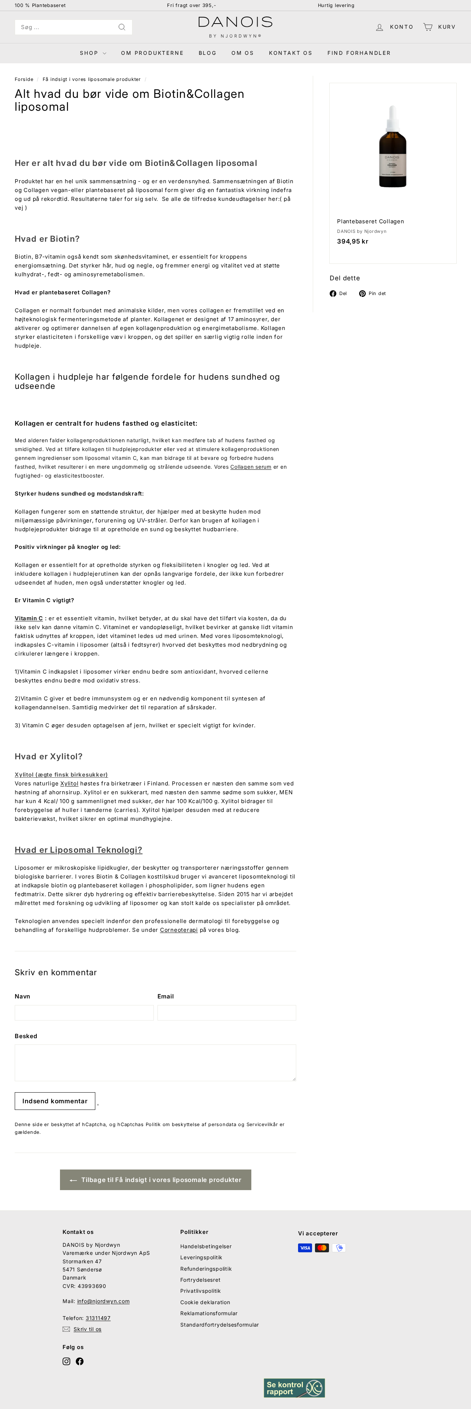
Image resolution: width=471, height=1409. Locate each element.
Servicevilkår (262, 1124)
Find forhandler (359, 53)
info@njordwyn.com (103, 1301)
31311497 (98, 1318)
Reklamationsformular (209, 1313)
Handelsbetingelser (206, 1246)
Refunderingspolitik (206, 1269)
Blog (208, 53)
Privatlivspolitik (200, 1291)
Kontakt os (291, 53)
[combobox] (73, 27)
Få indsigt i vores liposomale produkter (92, 79)
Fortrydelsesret (200, 1280)
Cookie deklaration (205, 1302)
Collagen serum (251, 467)
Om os (242, 53)
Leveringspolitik (201, 1257)
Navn (23, 996)
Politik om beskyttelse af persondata (191, 1124)
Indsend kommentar (55, 1101)
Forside (24, 79)
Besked (26, 1036)
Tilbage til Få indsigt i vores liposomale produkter (161, 1179)
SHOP (90, 53)
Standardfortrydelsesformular (219, 1324)
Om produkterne (152, 53)
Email (165, 996)
